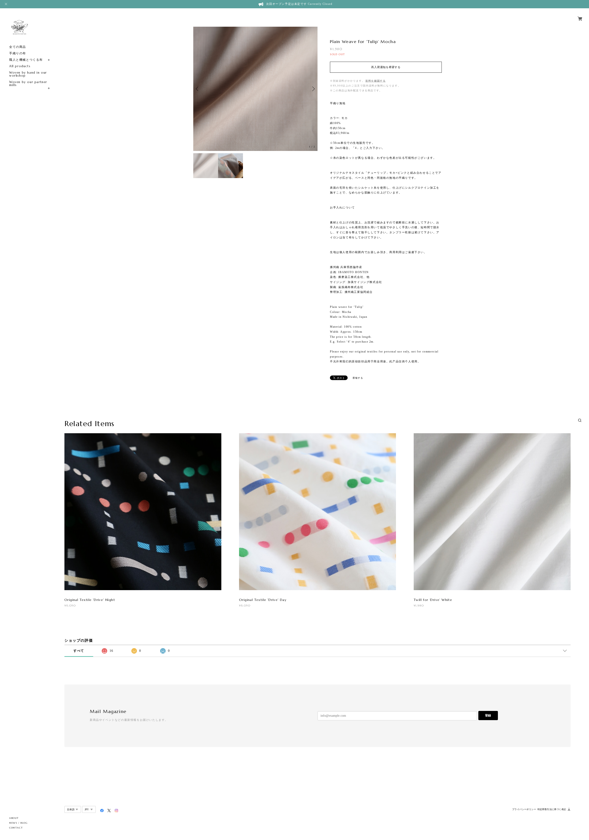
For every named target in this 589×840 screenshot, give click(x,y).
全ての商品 (17, 46)
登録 (488, 715)
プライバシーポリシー (524, 809)
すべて (78, 650)
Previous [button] (197, 88)
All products (19, 66)
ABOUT (14, 818)
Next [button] (313, 88)
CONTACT (16, 827)
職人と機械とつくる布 (26, 59)
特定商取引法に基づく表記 (551, 809)
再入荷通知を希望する (385, 67)
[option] (255, 89)
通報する (357, 378)
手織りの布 (17, 53)
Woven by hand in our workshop (28, 74)
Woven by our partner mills (28, 84)
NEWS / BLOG (18, 822)
